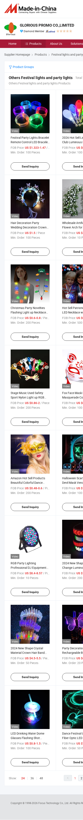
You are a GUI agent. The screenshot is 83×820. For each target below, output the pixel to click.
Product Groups (23, 67)
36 (32, 778)
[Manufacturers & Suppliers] (31, 8)
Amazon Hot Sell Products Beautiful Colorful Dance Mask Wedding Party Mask (28, 482)
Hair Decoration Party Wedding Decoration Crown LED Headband (29, 227)
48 (41, 778)
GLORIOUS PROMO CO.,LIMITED (47, 25)
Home (12, 44)
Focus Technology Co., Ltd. (54, 803)
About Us (56, 44)
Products (35, 44)
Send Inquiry (30, 166)
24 (23, 778)
